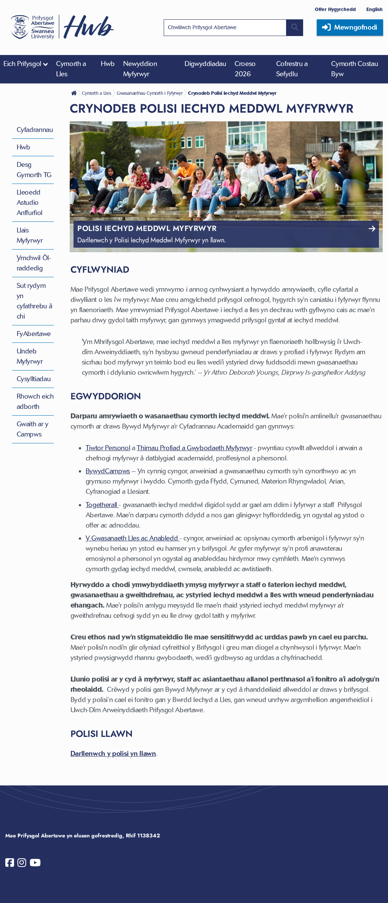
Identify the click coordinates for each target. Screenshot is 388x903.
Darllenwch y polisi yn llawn (113, 753)
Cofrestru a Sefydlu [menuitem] (292, 69)
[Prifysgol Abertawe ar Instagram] (21, 864)
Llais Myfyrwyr (30, 235)
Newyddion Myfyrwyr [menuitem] (140, 69)
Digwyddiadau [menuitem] (205, 64)
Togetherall (102, 505)
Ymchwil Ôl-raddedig (34, 263)
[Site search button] (294, 27)
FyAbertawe (34, 334)
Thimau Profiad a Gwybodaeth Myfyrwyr (194, 448)
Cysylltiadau (34, 379)
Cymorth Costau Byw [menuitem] (354, 69)
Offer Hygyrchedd (335, 9)
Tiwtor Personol (108, 448)
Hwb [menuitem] (107, 64)
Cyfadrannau (35, 130)
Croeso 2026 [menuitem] (245, 69)
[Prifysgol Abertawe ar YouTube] (35, 864)
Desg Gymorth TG (34, 169)
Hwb (23, 147)
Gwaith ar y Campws (32, 429)
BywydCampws (108, 471)
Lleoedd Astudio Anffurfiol (29, 202)
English (374, 9)
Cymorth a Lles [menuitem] (71, 69)
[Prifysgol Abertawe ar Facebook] (9, 864)
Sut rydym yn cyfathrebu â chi (34, 300)
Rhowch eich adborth (35, 401)
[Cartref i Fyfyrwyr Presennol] (74, 93)
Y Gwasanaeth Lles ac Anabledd (133, 538)
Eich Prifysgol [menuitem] (22, 64)
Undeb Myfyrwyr (30, 356)
